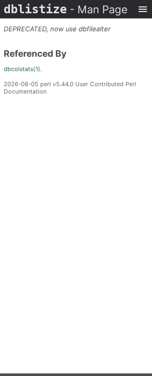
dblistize (66, 9)
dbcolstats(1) (22, 69)
